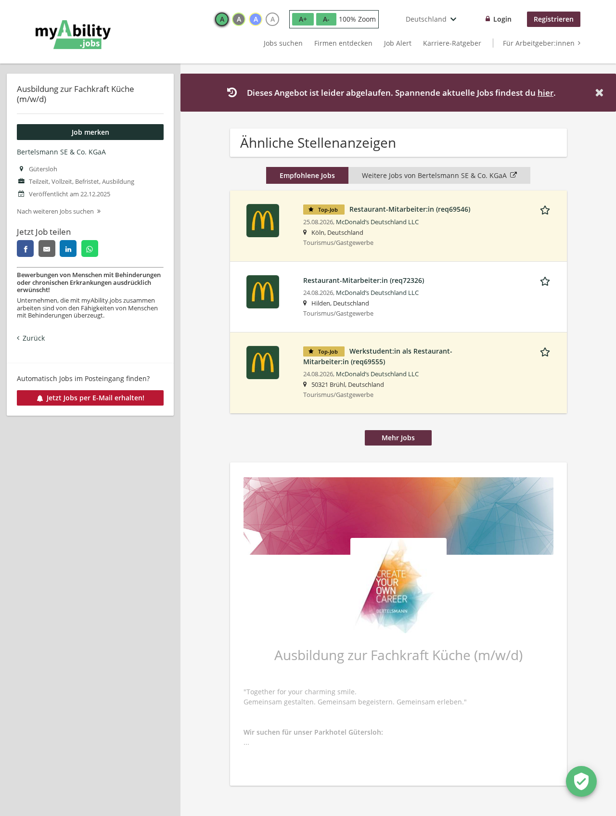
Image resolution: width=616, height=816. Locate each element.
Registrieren (554, 19)
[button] (601, 93)
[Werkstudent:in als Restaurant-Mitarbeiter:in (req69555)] (262, 361)
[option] (222, 19)
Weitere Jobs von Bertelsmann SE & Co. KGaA (434, 175)
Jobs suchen (283, 43)
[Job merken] (546, 209)
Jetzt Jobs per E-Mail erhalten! (95, 397)
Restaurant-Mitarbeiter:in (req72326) (363, 280)
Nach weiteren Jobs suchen (55, 211)
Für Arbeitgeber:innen (539, 43)
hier (545, 92)
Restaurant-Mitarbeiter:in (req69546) (409, 209)
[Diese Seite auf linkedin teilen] (68, 248)
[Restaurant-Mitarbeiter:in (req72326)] (262, 290)
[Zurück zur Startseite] (73, 34)
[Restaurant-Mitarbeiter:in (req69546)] (262, 219)
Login (502, 19)
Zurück (34, 338)
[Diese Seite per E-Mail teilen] (46, 248)
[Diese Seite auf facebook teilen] (25, 248)
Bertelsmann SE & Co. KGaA (61, 151)
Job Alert (397, 43)
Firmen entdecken (343, 43)
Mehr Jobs (398, 437)
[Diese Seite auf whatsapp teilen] (89, 248)
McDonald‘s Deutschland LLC (377, 222)
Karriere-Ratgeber (452, 43)
